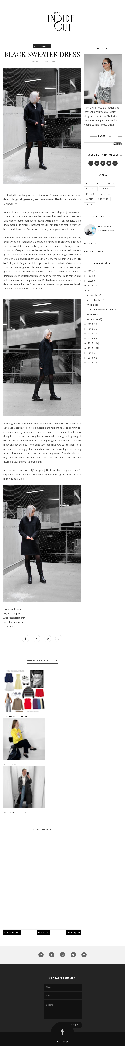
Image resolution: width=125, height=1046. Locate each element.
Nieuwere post (12, 932)
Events (110, 183)
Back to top (62, 1041)
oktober (94, 295)
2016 (90, 343)
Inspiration (107, 188)
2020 (90, 323)
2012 (90, 362)
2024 (90, 275)
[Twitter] (96, 163)
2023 (90, 280)
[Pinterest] (115, 163)
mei (92, 304)
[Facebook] (90, 163)
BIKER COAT (90, 243)
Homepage (43, 932)
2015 (90, 348)
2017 (90, 338)
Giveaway (91, 188)
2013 (90, 357)
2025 (90, 271)
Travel (89, 204)
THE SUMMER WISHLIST (15, 716)
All (36, 46)
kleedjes (33, 254)
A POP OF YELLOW (13, 764)
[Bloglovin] (108, 163)
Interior (90, 194)
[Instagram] (102, 163)
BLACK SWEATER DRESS (103, 309)
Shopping (103, 199)
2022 (90, 285)
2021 (90, 290)
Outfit (45, 46)
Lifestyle (105, 194)
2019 (90, 328)
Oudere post (73, 932)
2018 (90, 333)
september (96, 299)
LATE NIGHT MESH (94, 251)
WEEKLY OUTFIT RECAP (15, 812)
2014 (90, 352)
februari (94, 319)
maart (93, 314)
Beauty (98, 183)
